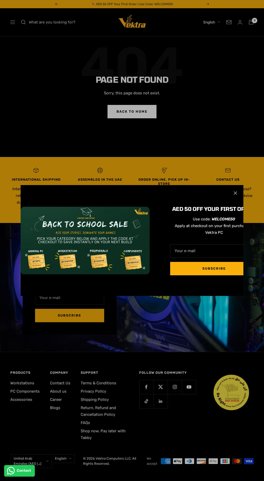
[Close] (235, 193)
